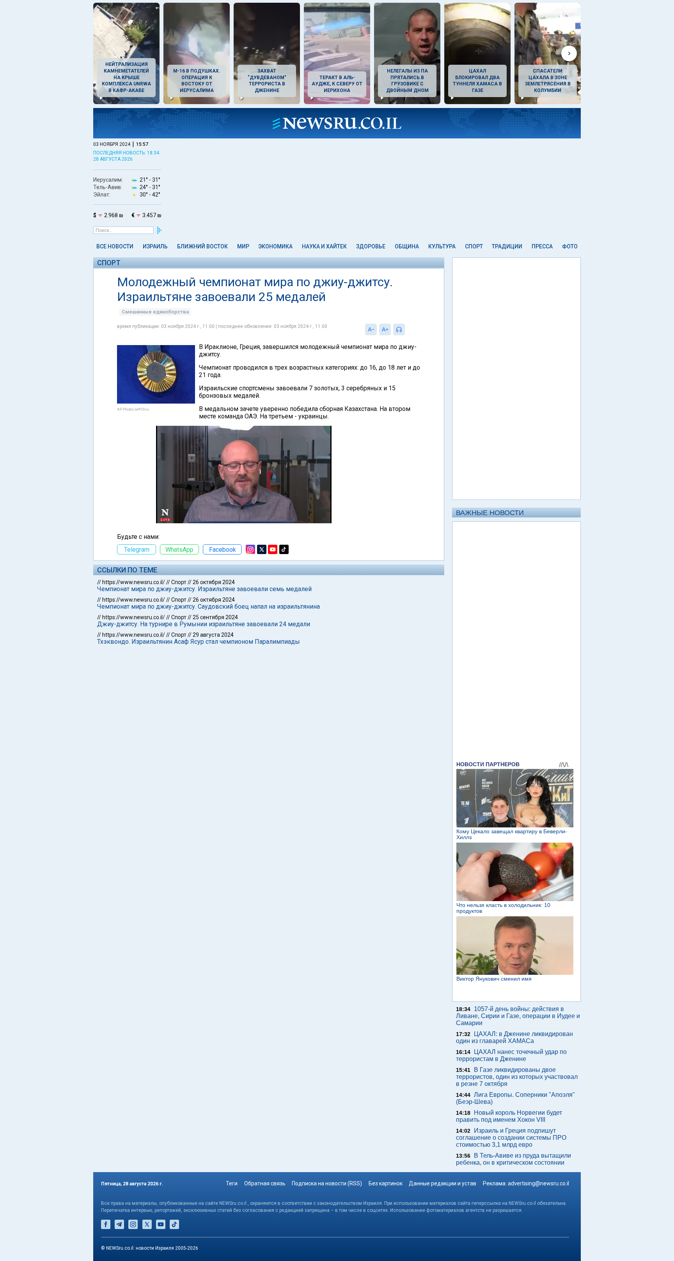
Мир (243, 246)
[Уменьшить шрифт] (371, 329)
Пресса (542, 246)
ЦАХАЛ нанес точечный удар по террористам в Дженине (511, 1055)
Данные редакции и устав (442, 1183)
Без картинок (386, 1183)
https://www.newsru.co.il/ (133, 582)
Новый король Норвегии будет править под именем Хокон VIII (509, 1116)
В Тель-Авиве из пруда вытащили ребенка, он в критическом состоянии (513, 1159)
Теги (232, 1183)
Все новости (114, 246)
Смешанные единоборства (155, 312)
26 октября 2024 (214, 582)
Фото (570, 246)
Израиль (155, 246)
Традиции (507, 246)
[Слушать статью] (406, 329)
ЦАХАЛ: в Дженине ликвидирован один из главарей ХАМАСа (514, 1037)
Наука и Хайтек (324, 246)
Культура (442, 246)
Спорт (474, 246)
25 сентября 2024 (215, 617)
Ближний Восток (202, 246)
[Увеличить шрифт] (385, 329)
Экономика (275, 246)
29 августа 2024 (213, 635)
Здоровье (370, 246)
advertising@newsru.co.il (538, 1183)
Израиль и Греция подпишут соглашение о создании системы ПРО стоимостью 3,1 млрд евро (511, 1137)
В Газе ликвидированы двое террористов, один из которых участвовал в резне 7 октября (517, 1076)
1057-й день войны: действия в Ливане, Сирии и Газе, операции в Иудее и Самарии (518, 1016)
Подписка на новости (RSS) (327, 1183)
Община (407, 246)
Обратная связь (265, 1183)
